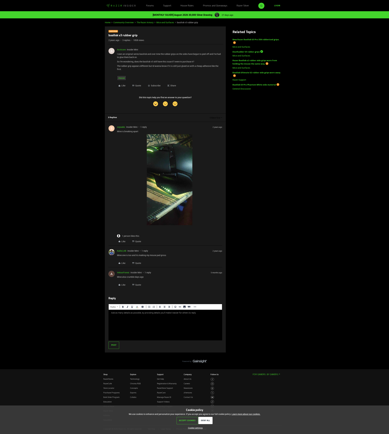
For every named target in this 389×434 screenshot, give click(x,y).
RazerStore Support (165, 388)
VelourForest (123, 272)
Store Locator (108, 388)
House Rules (187, 6)
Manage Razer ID (164, 397)
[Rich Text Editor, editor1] (165, 325)
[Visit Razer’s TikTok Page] (212, 402)
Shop (105, 374)
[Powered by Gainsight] (194, 362)
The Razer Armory (145, 22)
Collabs (133, 397)
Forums (150, 6)
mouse (121, 77)
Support (167, 6)
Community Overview (123, 22)
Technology (134, 379)
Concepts (134, 388)
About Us (187, 379)
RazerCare (161, 392)
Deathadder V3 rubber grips (246, 52)
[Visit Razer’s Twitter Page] (212, 393)
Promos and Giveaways (215, 6)
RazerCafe (107, 383)
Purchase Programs (111, 392)
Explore (133, 374)
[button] (277, 6)
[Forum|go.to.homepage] (121, 6)
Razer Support (239, 79)
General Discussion (241, 88)
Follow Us (214, 374)
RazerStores (108, 379)
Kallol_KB (121, 250)
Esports (133, 392)
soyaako (121, 126)
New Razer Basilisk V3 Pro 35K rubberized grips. (255, 40)
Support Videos (163, 401)
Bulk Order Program (111, 397)
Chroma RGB (135, 383)
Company (188, 374)
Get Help (160, 379)
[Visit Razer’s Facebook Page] (212, 379)
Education (107, 401)
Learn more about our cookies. (246, 414)
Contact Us (188, 397)
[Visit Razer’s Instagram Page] (212, 384)
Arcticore (121, 49)
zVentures (188, 392)
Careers (187, 383)
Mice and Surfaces (165, 22)
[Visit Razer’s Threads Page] (212, 388)
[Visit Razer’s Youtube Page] (212, 397)
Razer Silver (243, 6)
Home (107, 22)
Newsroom (188, 388)
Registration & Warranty (167, 383)
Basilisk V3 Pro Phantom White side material (254, 85)
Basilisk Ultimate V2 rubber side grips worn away (256, 73)
